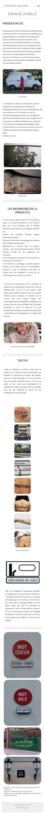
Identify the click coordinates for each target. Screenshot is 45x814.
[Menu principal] (38, 6)
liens (28, 807)
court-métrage (8, 124)
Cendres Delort (16, 6)
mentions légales (21, 807)
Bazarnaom (7, 229)
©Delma (31, 346)
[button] (22, 332)
